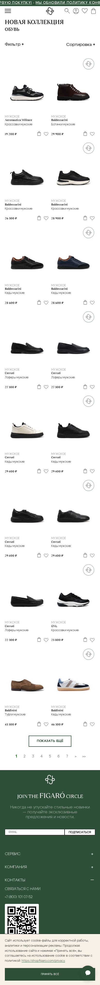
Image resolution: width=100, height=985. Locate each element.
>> (84, 756)
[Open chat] (88, 973)
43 (33, 108)
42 (27, 108)
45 (39, 445)
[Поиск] (67, 11)
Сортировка (79, 44)
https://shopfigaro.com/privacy (43, 960)
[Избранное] (85, 11)
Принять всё (50, 974)
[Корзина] (93, 11)
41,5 (77, 698)
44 (39, 108)
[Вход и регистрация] (76, 11)
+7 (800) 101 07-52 (19, 897)
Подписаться (80, 832)
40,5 (63, 698)
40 (15, 108)
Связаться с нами (23, 889)
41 (20, 108)
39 (11, 360)
